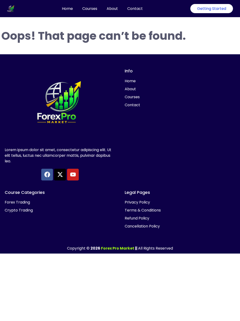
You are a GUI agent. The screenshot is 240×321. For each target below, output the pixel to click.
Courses (89, 8)
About (112, 8)
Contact (135, 8)
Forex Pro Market (117, 248)
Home (67, 8)
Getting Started (211, 8)
